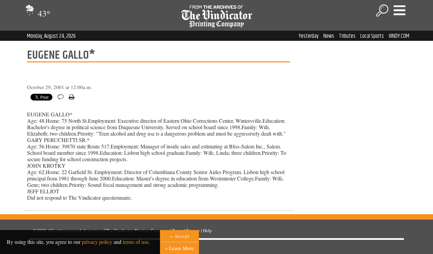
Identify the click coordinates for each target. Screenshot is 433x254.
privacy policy (97, 241)
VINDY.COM (399, 36)
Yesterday (309, 36)
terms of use (136, 241)
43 (43, 13)
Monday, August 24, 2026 (51, 36)
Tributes (347, 36)
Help (207, 230)
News (328, 36)
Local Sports (372, 36)
